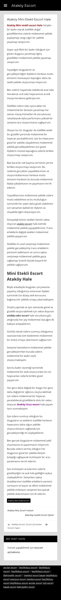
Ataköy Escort (23, 5)
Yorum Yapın (13, 528)
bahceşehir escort (26, 586)
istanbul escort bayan (35, 575)
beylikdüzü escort (28, 567)
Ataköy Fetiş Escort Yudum (20, 510)
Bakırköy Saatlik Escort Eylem (39, 515)
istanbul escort (34, 579)
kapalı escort (9, 586)
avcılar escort (10, 567)
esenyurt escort (18, 579)
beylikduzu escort (19, 582)
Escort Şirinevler (34, 524)
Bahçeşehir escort (12, 575)
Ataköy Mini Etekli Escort (18, 500)
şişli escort (48, 582)
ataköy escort (24, 223)
